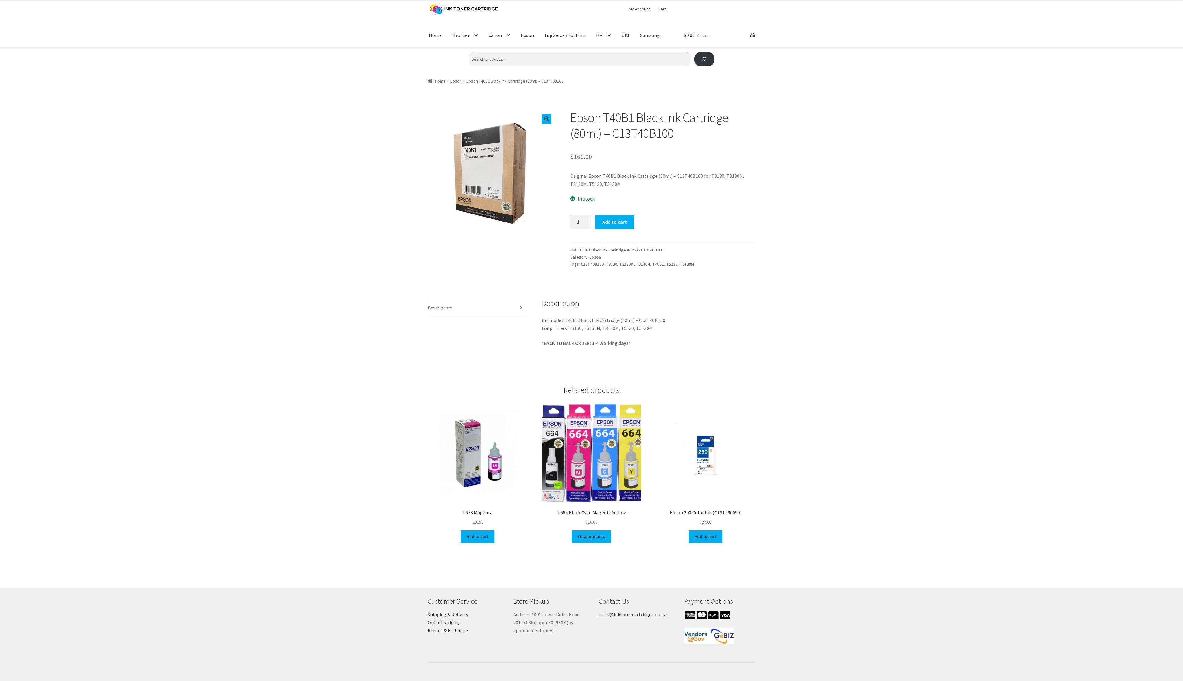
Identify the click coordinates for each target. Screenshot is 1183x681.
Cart (662, 9)
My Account (639, 9)
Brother (461, 35)
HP (599, 35)
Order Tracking (443, 622)
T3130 (611, 264)
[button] (546, 119)
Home (435, 35)
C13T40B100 (592, 264)
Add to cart (614, 222)
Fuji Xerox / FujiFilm (565, 35)
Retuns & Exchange (448, 630)
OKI (625, 35)
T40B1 (658, 264)
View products (591, 536)
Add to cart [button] (477, 536)
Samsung (650, 35)
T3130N (643, 264)
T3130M (626, 264)
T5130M (687, 264)
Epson (527, 35)
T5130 (671, 264)
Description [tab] (440, 307)
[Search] (704, 59)
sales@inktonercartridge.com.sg (633, 614)
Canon (495, 35)
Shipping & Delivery (448, 614)
